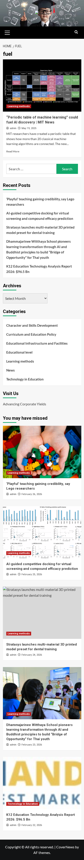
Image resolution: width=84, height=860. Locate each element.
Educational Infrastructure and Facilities (37, 343)
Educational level (19, 352)
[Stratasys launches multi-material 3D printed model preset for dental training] (42, 613)
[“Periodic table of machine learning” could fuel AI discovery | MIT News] (42, 85)
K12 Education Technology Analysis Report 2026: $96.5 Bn (39, 269)
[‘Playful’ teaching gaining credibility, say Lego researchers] (42, 452)
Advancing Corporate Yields (24, 404)
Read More (12, 151)
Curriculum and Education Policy (31, 334)
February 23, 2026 (32, 744)
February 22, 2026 (32, 825)
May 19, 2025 (29, 128)
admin (13, 128)
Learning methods (19, 106)
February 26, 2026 (32, 494)
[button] (7, 32)
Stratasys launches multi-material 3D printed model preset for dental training (40, 230)
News (10, 370)
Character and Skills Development (32, 325)
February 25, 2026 (32, 574)
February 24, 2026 (32, 654)
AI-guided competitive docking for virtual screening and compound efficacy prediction (39, 215)
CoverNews (65, 847)
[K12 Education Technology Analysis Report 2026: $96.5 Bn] (42, 783)
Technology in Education (25, 379)
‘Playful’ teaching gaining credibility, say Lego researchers (40, 201)
